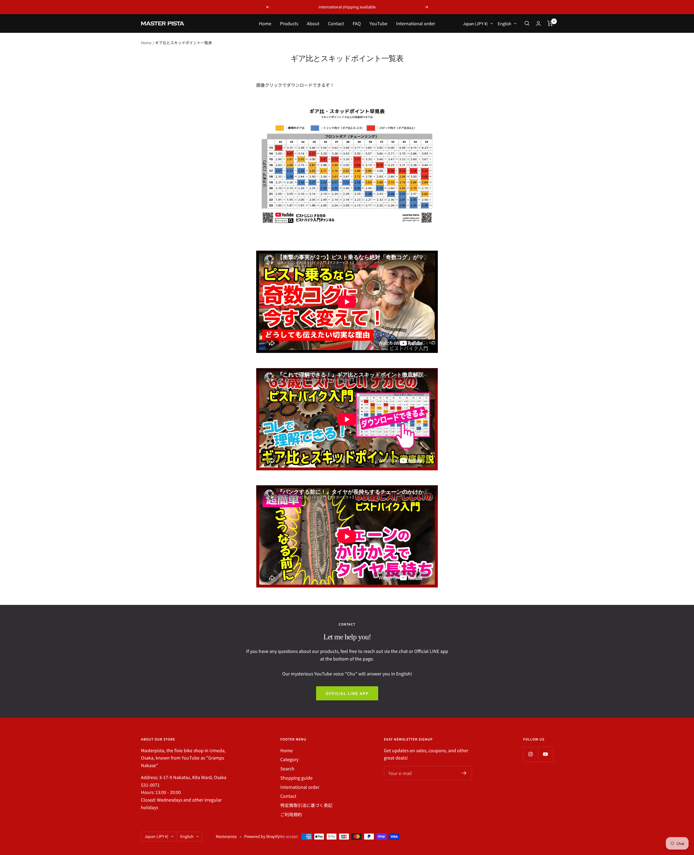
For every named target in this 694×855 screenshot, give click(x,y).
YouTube (378, 23)
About (313, 23)
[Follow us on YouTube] (545, 754)
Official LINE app (347, 693)
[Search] (527, 23)
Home (265, 23)
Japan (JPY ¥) (475, 23)
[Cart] (550, 23)
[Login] (538, 23)
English (504, 23)
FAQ (357, 23)
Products (289, 23)
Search (287, 768)
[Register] (464, 773)
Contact (336, 23)
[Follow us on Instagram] (530, 754)
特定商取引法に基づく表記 (306, 805)
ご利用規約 (291, 814)
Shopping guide (296, 777)
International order (415, 23)
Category (289, 759)
